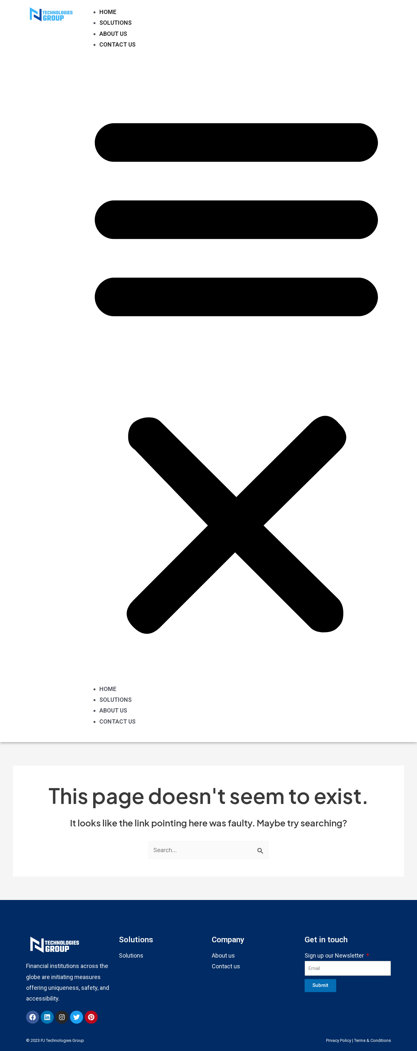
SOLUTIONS (115, 22)
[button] (236, 371)
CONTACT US (117, 44)
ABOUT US (113, 33)
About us (223, 955)
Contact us (226, 966)
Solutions (131, 955)
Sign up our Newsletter (335, 955)
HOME (107, 11)
